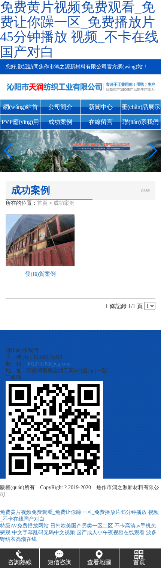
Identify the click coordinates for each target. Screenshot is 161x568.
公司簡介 (60, 107)
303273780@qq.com (49, 364)
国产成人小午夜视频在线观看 (110, 532)
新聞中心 (101, 107)
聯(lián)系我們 (140, 122)
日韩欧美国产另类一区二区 (81, 526)
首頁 (42, 203)
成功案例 (60, 122)
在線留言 (101, 122)
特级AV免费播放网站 (24, 526)
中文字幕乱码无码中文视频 (43, 532)
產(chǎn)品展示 (140, 107)
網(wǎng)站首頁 (20, 109)
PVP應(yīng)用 (20, 122)
